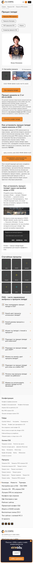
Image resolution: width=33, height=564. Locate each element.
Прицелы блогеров (9, 21)
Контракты (10, 450)
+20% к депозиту (16, 559)
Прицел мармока (16, 475)
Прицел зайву (6, 478)
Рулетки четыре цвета (8, 447)
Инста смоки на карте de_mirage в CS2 (13, 430)
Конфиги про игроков (10, 496)
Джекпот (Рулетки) (21, 447)
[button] (14, 78)
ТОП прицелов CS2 (9, 25)
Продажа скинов (7, 444)
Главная (4, 6)
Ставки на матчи (6, 456)
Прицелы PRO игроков (21, 6)
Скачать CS (6, 489)
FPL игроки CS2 (18, 489)
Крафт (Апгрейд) (6, 453)
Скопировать (27, 69)
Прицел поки (5, 469)
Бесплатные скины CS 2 (11, 512)
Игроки (22, 25)
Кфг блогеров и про (9, 499)
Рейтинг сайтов (8, 502)
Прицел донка (17, 472)
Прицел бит (26, 475)
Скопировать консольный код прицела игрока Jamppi (17, 158)
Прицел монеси (6, 472)
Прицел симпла (21, 466)
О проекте (6, 519)
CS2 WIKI (23, 486)
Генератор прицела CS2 (10, 30)
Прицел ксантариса (17, 469)
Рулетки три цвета (18, 444)
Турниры (22, 482)
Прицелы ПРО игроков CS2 (20, 463)
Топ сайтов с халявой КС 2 (12, 516)
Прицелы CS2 (10, 6)
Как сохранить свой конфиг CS (11, 427)
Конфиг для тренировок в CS (16, 424)
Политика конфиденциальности (11, 536)
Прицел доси (5, 475)
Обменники (22, 453)
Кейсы (15, 453)
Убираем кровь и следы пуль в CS (12, 436)
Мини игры (18, 450)
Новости (14, 482)
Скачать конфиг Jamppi (12, 119)
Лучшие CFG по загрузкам (12, 492)
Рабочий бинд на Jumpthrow (10, 433)
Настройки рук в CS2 (10, 486)
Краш (3, 450)
